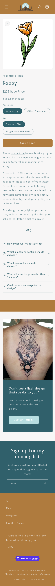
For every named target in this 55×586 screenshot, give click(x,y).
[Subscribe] (45, 483)
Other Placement (37, 111)
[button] (6, 7)
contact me (18, 153)
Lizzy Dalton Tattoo (26, 570)
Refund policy (21, 574)
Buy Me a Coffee (15, 523)
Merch (9, 508)
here (17, 203)
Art (7, 501)
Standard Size (14, 124)
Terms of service (37, 579)
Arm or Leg (12, 111)
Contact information (40, 574)
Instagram (11, 515)
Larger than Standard (18, 131)
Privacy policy (20, 579)
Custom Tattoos (24, 419)
